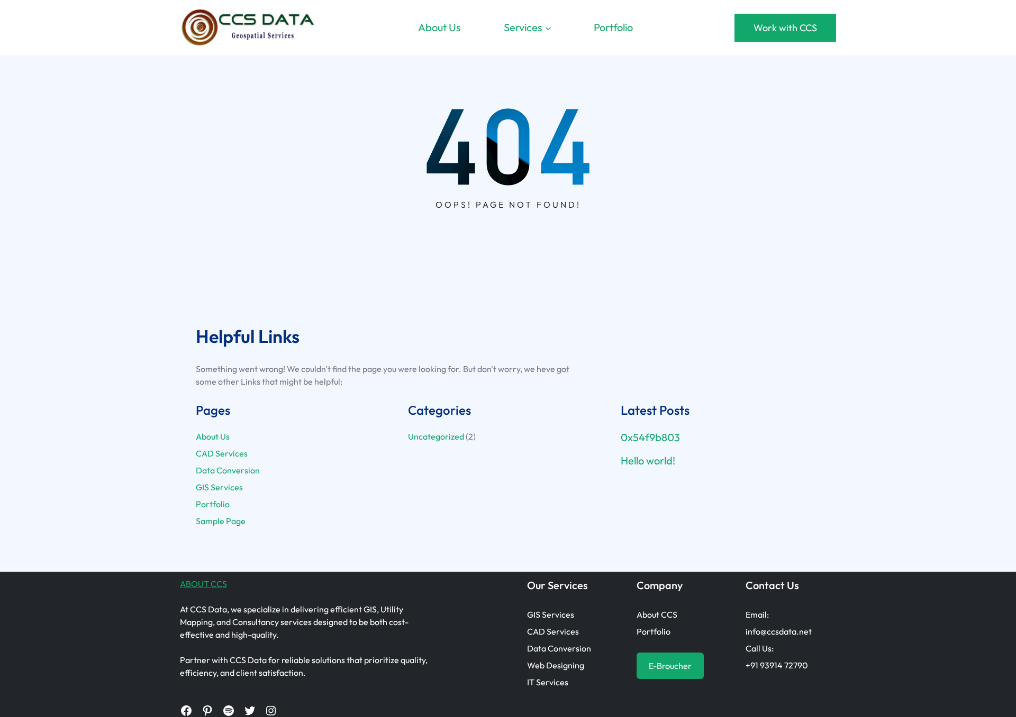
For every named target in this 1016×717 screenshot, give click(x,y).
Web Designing (555, 665)
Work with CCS (785, 28)
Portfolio (213, 504)
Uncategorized (436, 436)
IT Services (547, 682)
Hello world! (648, 460)
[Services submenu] (548, 27)
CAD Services (222, 453)
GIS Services (219, 487)
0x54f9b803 (650, 437)
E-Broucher (670, 665)
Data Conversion (228, 470)
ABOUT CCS (203, 584)
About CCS (657, 614)
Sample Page (221, 521)
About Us (213, 436)
